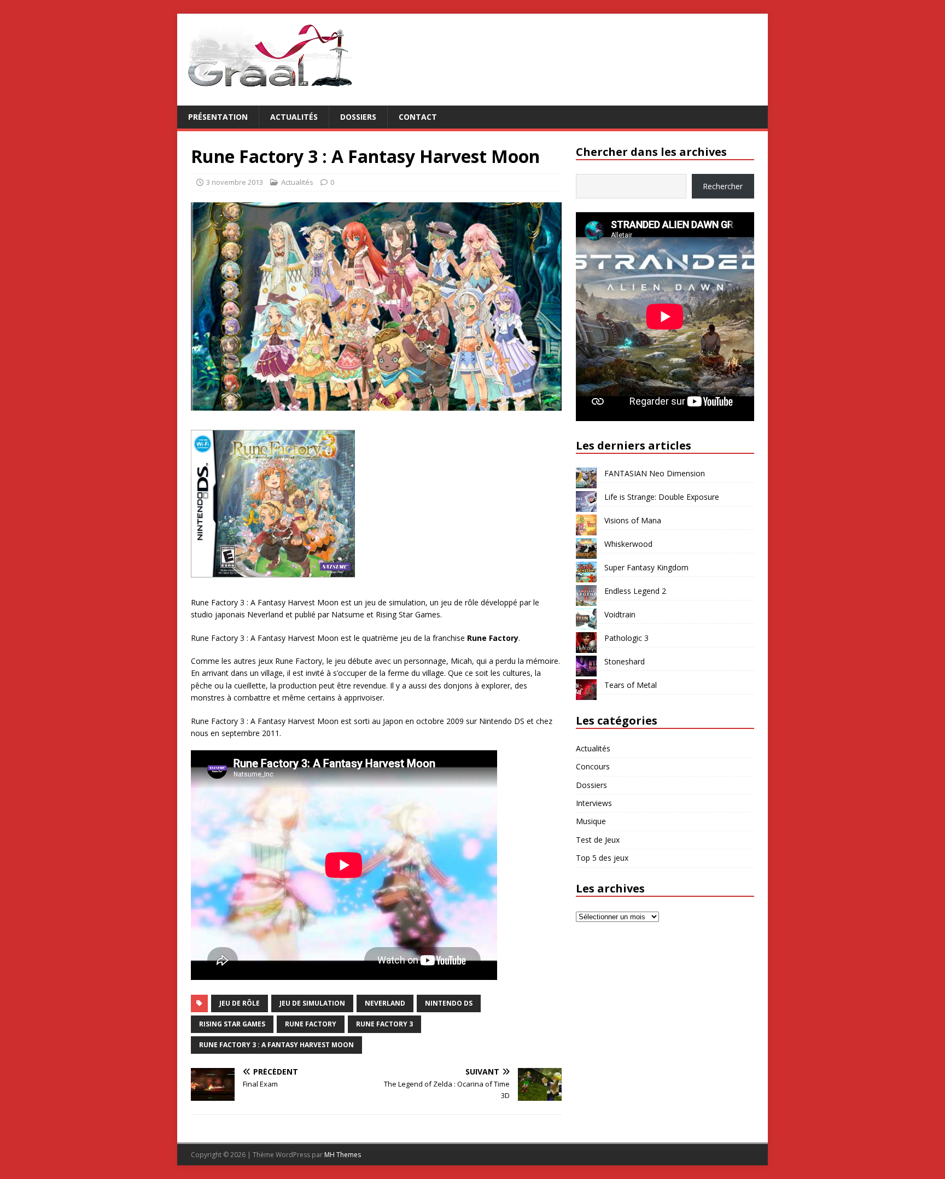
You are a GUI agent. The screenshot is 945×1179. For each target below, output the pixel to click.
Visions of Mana (632, 520)
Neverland (385, 1003)
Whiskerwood (628, 544)
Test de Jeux (598, 839)
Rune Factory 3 (384, 1024)
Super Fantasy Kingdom (646, 567)
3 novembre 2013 (234, 182)
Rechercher (723, 186)
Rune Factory (310, 1024)
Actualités (294, 117)
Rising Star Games (232, 1024)
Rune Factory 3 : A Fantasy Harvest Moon (276, 1044)
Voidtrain (619, 614)
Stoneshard (624, 661)
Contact (418, 117)
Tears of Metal (630, 685)
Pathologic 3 (626, 638)
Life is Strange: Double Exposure (661, 497)
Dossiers (358, 117)
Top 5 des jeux (602, 858)
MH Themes (342, 1154)
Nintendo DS (448, 1003)
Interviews (594, 803)
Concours (593, 766)
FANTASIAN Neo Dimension (654, 473)
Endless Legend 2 (635, 591)
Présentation (218, 117)
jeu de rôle (239, 1003)
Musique (591, 821)
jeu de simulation (312, 1003)
